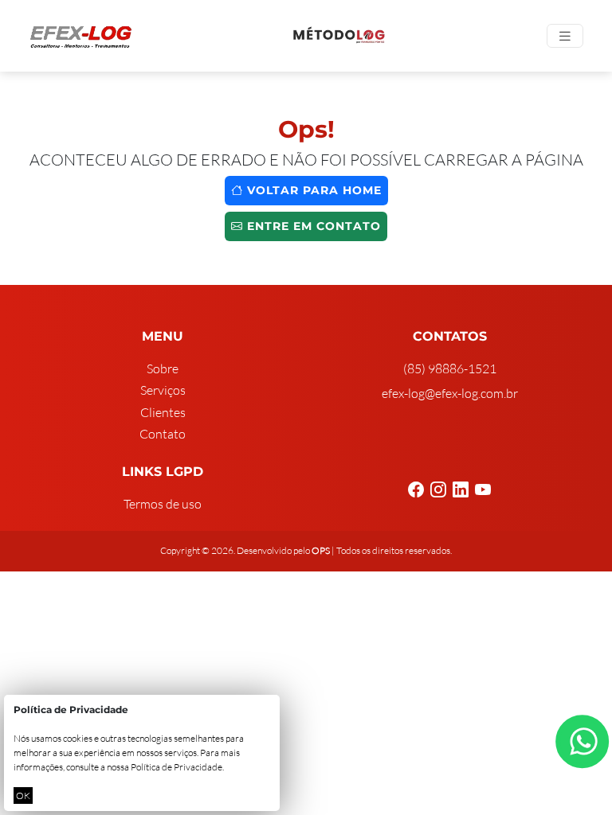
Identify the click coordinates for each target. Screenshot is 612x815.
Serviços (163, 390)
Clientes (163, 412)
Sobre (162, 368)
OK (23, 795)
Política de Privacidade (176, 767)
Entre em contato (312, 226)
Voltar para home (312, 190)
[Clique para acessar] (339, 36)
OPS (321, 550)
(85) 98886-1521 (449, 368)
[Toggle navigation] (565, 36)
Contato (162, 434)
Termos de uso (163, 504)
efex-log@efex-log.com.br (450, 393)
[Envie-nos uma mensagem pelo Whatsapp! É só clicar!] (582, 741)
